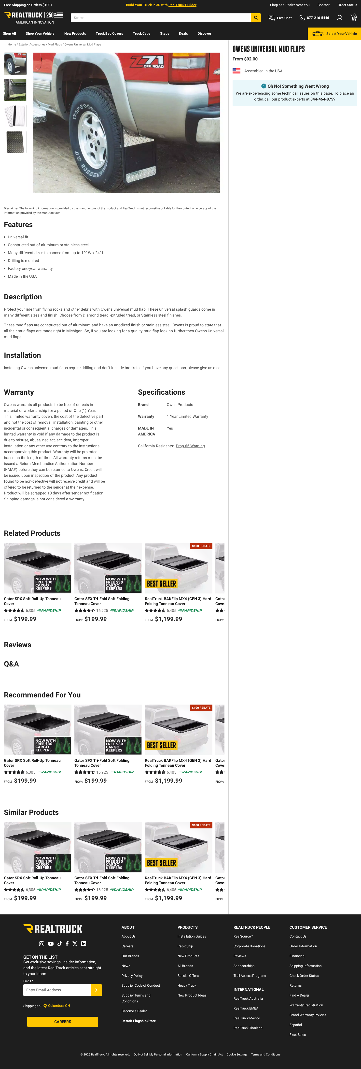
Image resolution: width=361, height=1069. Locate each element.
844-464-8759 (322, 99)
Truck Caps (141, 33)
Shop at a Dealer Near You (290, 5)
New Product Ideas (192, 995)
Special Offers (188, 976)
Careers (127, 946)
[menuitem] (9, 34)
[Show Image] (15, 64)
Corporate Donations (249, 946)
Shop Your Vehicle (40, 33)
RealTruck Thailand (248, 1028)
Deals (183, 33)
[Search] (256, 17)
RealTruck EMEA (246, 1008)
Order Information (303, 946)
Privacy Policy (132, 976)
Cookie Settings (237, 1054)
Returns (296, 985)
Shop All (9, 33)
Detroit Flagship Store (139, 1021)
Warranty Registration (306, 1005)
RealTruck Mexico (247, 1018)
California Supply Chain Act (204, 1054)
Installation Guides (192, 936)
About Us (129, 936)
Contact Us (298, 936)
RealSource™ (243, 936)
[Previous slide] (9, 583)
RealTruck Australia (248, 998)
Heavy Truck (187, 985)
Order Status (347, 5)
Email (28, 981)
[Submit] (96, 990)
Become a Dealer (134, 1011)
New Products (75, 33)
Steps (164, 33)
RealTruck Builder (182, 5)
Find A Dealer (299, 995)
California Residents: (171, 446)
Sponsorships (244, 966)
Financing (297, 956)
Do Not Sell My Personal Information (158, 1054)
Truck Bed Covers (109, 33)
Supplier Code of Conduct (141, 985)
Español (296, 1025)
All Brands (185, 966)
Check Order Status (304, 976)
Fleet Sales (298, 1035)
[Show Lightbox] (126, 123)
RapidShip (185, 946)
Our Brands (130, 956)
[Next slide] (219, 583)
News (126, 966)
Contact (324, 5)
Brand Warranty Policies (308, 1015)
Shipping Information (306, 966)
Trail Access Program (250, 976)
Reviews (240, 956)
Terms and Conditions (265, 1054)
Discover (204, 33)
